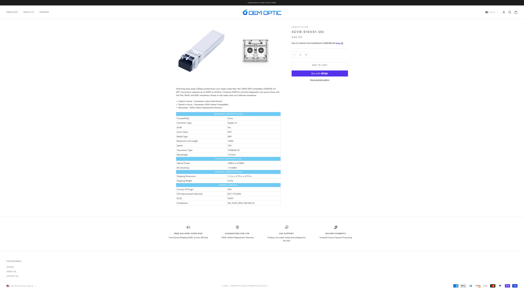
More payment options (319, 80)
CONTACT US (12, 276)
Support (44, 12)
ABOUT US (11, 271)
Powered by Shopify (257, 286)
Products (12, 12)
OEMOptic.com (300, 27)
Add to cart (319, 65)
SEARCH (10, 267)
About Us (28, 12)
